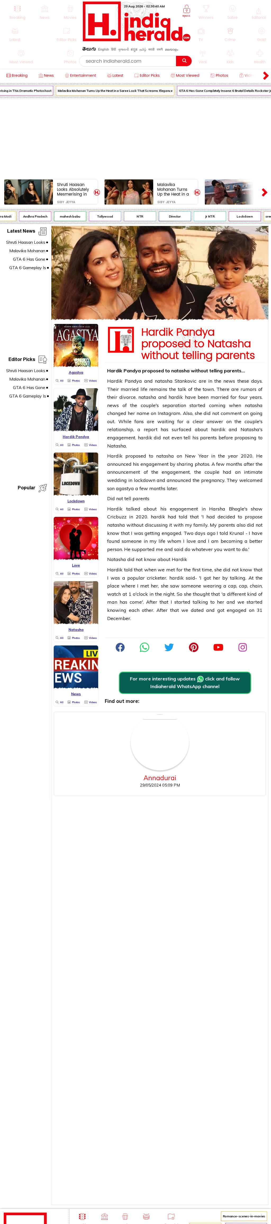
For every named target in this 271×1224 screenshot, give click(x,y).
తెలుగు (89, 50)
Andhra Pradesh (31, 216)
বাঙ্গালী (160, 49)
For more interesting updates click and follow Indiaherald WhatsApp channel (185, 682)
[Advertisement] (135, 137)
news (229, 381)
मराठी (151, 49)
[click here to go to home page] (136, 40)
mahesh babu (66, 216)
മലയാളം (171, 49)
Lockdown (241, 216)
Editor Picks (21, 360)
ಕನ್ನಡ (134, 49)
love (191, 541)
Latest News (21, 232)
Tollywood (101, 216)
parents (208, 438)
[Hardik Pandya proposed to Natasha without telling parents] (159, 318)
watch (114, 594)
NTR (136, 216)
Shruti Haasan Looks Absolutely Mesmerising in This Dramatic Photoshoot (73, 189)
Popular (26, 488)
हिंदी (113, 49)
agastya (125, 488)
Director (171, 216)
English (103, 49)
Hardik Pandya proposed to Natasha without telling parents (198, 344)
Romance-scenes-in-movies (244, 1216)
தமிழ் (142, 49)
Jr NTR (206, 216)
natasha (181, 371)
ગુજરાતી (123, 49)
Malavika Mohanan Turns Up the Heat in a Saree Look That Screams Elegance (111, 91)
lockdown (144, 480)
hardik (176, 397)
